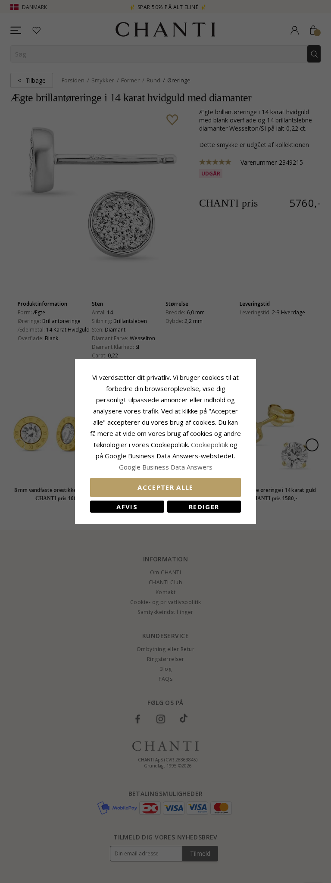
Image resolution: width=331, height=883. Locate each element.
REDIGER (204, 506)
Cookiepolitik (209, 444)
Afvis (126, 506)
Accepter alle (165, 487)
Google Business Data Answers (165, 467)
